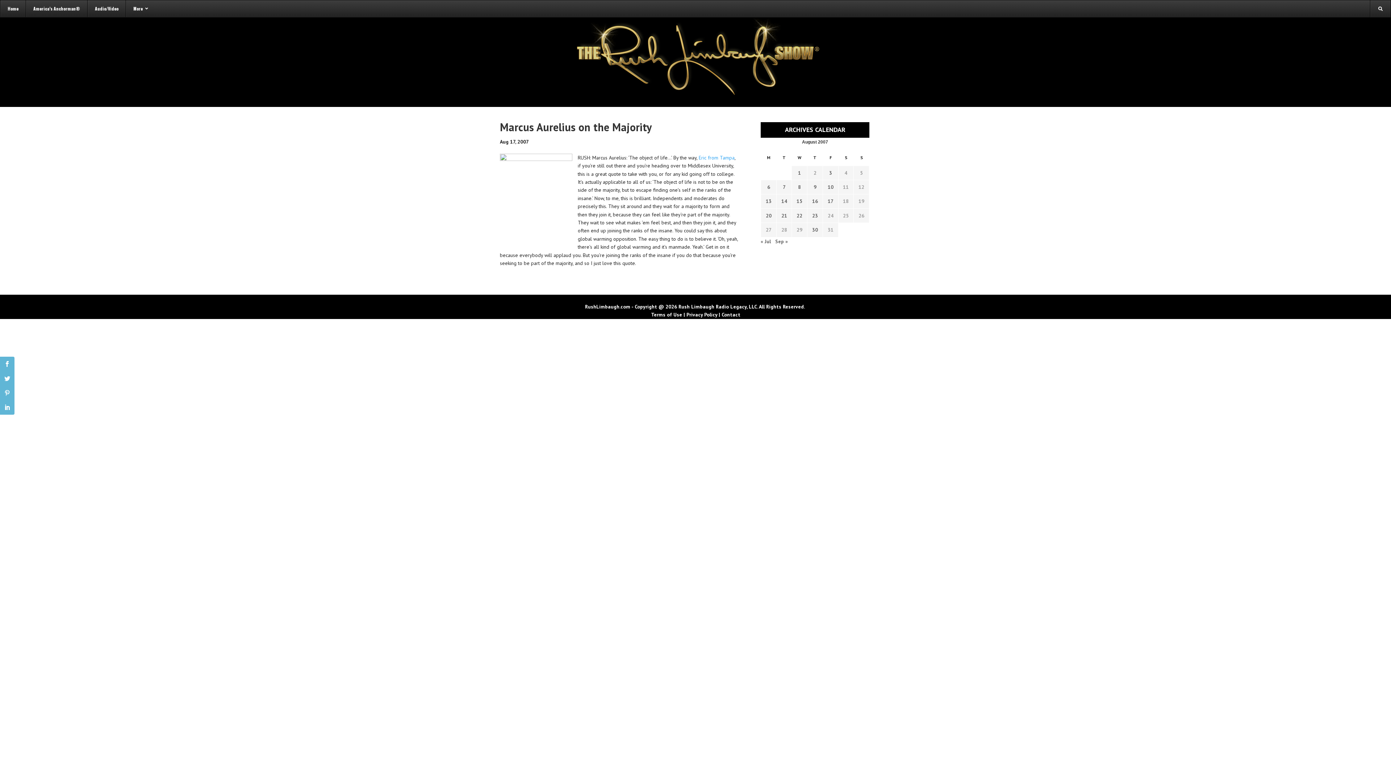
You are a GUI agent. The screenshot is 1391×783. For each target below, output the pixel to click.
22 (799, 215)
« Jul (766, 241)
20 (769, 215)
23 (815, 215)
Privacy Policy (701, 314)
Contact (731, 314)
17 (831, 201)
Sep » (781, 241)
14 (784, 201)
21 (784, 215)
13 (769, 201)
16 (815, 201)
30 (815, 230)
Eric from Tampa (717, 157)
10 (831, 187)
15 (799, 201)
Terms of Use (666, 314)
